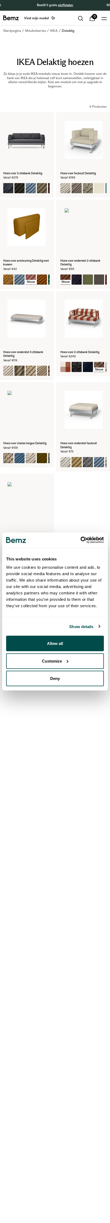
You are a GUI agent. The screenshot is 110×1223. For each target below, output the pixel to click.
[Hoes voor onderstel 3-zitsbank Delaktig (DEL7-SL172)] (8, 371)
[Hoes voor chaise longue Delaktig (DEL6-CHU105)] (19, 458)
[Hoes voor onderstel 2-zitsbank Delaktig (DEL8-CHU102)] (77, 279)
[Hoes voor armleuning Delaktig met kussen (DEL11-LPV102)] (42, 279)
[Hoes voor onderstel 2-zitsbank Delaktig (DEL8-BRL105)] (99, 279)
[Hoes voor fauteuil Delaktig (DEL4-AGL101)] (65, 188)
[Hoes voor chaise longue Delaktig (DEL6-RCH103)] (42, 458)
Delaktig (68, 31)
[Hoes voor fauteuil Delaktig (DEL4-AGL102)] (77, 188)
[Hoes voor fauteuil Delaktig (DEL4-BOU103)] (88, 188)
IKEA (54, 31)
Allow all (55, 643)
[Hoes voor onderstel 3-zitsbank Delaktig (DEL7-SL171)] (42, 371)
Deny (55, 678)
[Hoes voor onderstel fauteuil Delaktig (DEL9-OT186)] (99, 462)
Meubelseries (35, 31)
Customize (52, 661)
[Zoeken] (80, 18)
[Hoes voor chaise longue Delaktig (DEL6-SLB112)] (8, 458)
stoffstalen (65, 5)
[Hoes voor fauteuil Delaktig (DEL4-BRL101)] (99, 188)
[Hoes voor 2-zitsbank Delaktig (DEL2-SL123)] (88, 367)
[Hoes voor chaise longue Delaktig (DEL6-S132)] (31, 458)
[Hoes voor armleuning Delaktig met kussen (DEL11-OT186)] (19, 279)
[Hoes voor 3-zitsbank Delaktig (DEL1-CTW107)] (8, 188)
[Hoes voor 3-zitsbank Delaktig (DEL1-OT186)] (31, 188)
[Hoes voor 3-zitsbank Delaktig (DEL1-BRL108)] (19, 188)
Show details (81, 626)
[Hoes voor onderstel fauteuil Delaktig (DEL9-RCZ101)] (88, 462)
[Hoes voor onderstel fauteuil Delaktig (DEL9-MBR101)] (77, 462)
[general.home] (11, 18)
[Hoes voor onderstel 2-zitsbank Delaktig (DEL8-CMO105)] (88, 279)
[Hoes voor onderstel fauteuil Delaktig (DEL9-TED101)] (65, 462)
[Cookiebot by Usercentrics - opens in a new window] (80, 540)
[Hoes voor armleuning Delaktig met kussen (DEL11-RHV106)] (8, 279)
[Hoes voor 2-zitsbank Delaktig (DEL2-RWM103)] (77, 367)
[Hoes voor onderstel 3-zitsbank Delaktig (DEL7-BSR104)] (19, 371)
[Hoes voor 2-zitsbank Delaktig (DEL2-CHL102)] (65, 367)
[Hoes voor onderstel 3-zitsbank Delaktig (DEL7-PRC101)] (31, 371)
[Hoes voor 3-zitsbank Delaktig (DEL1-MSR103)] (42, 188)
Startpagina (12, 31)
